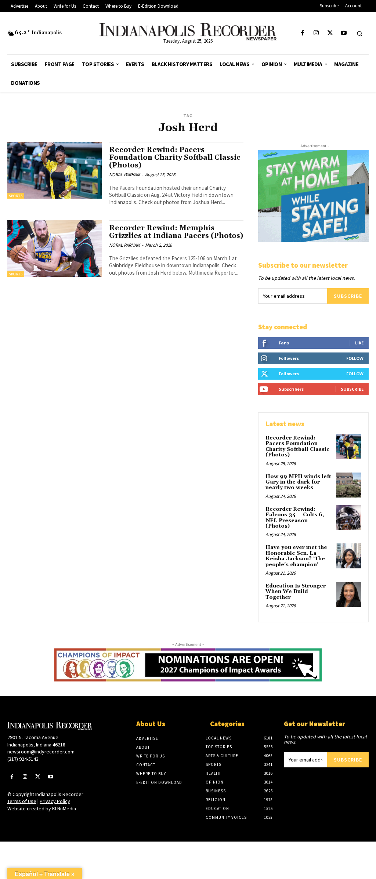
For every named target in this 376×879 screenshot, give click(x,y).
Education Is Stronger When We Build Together (295, 592)
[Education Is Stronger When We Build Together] (348, 594)
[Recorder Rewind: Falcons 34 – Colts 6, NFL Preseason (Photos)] (348, 517)
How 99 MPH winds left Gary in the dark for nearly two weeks (298, 482)
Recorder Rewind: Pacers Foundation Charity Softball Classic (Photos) (175, 157)
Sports (16, 195)
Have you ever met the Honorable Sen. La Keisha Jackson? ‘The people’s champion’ (296, 556)
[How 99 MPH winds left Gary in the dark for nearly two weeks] (348, 485)
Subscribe (348, 296)
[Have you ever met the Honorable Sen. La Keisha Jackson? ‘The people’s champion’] (348, 555)
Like (359, 343)
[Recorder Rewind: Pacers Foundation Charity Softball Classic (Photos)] (54, 170)
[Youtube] (343, 33)
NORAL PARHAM (124, 174)
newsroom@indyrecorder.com (41, 751)
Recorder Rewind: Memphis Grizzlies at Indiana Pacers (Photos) (176, 232)
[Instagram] (316, 33)
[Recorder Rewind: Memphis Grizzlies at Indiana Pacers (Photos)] (54, 248)
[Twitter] (330, 33)
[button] (359, 33)
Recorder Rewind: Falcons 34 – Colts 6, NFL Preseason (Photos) (294, 517)
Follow (355, 358)
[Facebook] (303, 33)
